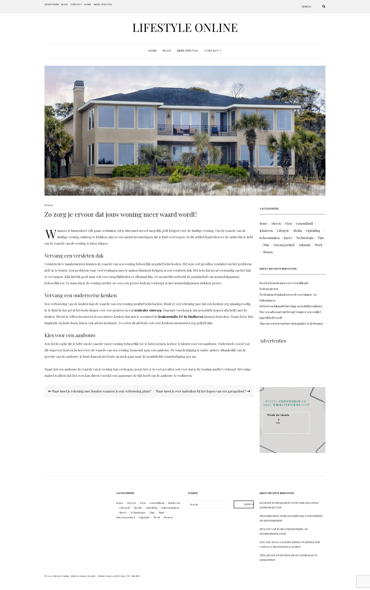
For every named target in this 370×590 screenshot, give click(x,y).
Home (87, 4)
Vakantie (305, 245)
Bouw (263, 223)
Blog (64, 4)
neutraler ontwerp (148, 310)
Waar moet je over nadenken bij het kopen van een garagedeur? (201, 391)
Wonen (49, 205)
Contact (76, 4)
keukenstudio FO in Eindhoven (181, 317)
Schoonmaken (270, 238)
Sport (288, 238)
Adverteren (52, 4)
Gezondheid (304, 223)
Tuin (266, 245)
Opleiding (313, 231)
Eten (288, 223)
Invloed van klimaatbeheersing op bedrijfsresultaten (291, 306)
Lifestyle (283, 231)
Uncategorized (283, 245)
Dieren (276, 223)
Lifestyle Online (185, 27)
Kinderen (266, 231)
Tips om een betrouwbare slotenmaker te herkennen (291, 323)
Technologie (305, 238)
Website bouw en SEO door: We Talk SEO (119, 576)
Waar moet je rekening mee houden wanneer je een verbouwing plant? (101, 391)
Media (297, 231)
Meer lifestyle (103, 4)
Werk (318, 245)
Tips (321, 238)
